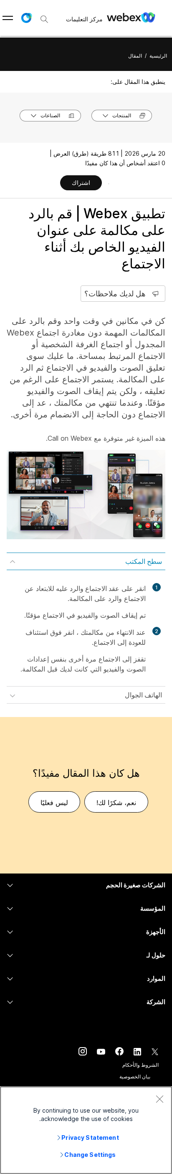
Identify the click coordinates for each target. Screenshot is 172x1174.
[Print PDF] (108, 183)
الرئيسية (158, 56)
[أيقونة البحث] (44, 19)
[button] (26, 18)
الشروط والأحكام (140, 1065)
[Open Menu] (7, 18)
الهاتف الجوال (143, 695)
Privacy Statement (90, 1137)
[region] (86, 1130)
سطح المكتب (143, 561)
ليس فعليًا (54, 802)
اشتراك (81, 182)
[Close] (159, 1099)
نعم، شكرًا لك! (116, 802)
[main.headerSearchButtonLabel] (44, 16)
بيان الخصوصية (134, 1076)
